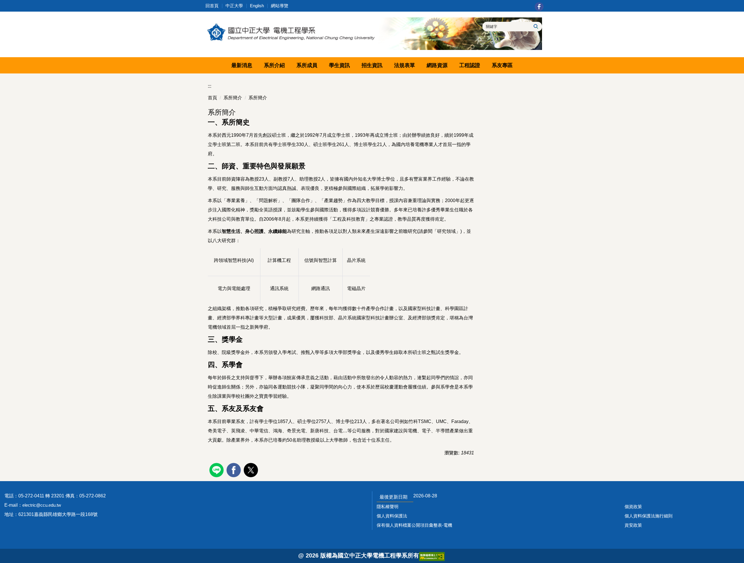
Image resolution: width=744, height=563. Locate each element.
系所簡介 (232, 97)
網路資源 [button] (437, 65)
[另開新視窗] (539, 6)
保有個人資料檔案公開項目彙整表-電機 (414, 525)
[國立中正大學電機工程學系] (372, 33)
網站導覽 (279, 5)
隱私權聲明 (387, 506)
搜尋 (535, 26)
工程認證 (469, 65)
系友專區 (502, 65)
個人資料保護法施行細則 (649, 515)
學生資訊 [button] (339, 65)
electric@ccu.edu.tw (41, 505)
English (257, 5)
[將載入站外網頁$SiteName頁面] (217, 469)
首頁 (212, 97)
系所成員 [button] (306, 65)
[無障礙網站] (432, 555)
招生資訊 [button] (372, 65)
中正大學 (234, 5)
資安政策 (633, 525)
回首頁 (212, 5)
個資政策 (633, 506)
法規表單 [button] (404, 65)
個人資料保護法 (392, 515)
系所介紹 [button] (274, 65)
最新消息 (241, 65)
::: (209, 86)
